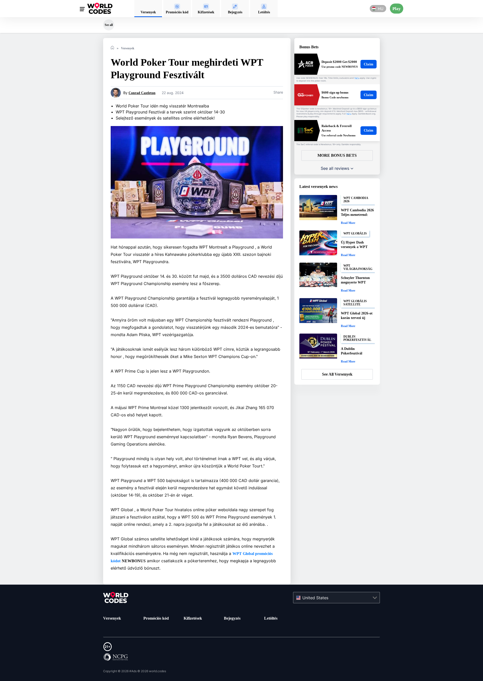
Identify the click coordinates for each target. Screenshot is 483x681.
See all (108, 24)
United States (315, 597)
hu (380, 8)
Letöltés (272, 618)
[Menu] (82, 9)
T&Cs (356, 78)
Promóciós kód (157, 618)
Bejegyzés (234, 618)
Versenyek (113, 618)
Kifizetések (194, 618)
